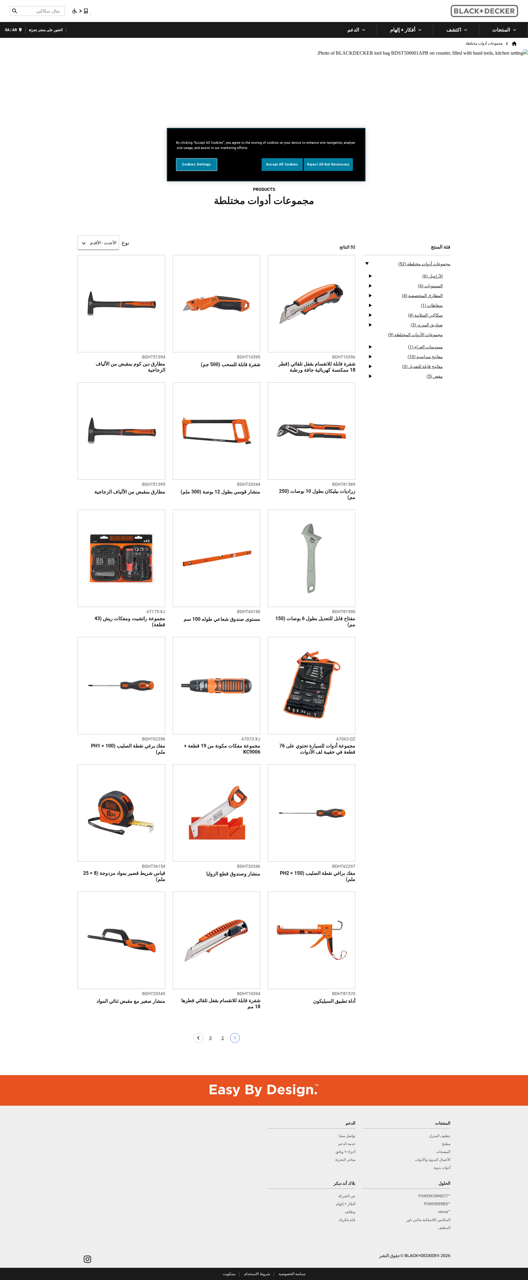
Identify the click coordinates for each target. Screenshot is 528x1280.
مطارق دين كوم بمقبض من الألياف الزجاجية (130, 367)
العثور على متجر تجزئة (46, 30)
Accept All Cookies (282, 164)
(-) (367, 263)
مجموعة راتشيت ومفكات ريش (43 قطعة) (129, 621)
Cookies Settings (196, 164)
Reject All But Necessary (328, 164)
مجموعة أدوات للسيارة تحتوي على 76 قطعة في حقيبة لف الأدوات (317, 749)
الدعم (353, 30)
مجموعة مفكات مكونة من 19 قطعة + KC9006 (222, 749)
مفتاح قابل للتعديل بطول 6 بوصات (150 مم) (315, 621)
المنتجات (501, 30)
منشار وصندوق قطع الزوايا (233, 874)
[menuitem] (503, 30)
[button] (87, 1259)
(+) (370, 276)
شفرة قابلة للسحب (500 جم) (230, 364)
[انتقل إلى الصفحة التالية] (198, 1038)
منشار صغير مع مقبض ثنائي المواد (131, 1001)
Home (515, 44)
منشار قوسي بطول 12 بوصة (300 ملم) (220, 492)
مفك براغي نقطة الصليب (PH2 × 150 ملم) (317, 876)
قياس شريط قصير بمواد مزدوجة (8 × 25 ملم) (124, 876)
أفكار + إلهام (402, 30)
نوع (125, 243)
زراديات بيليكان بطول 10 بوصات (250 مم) (317, 494)
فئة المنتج (440, 247)
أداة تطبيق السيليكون (334, 1001)
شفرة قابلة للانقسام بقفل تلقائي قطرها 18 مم (220, 1003)
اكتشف (453, 30)
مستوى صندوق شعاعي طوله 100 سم (222, 619)
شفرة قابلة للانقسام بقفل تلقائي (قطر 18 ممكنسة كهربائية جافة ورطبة (316, 367)
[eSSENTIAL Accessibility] (80, 11)
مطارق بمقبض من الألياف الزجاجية (129, 492)
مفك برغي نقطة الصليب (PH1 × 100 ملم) (128, 749)
